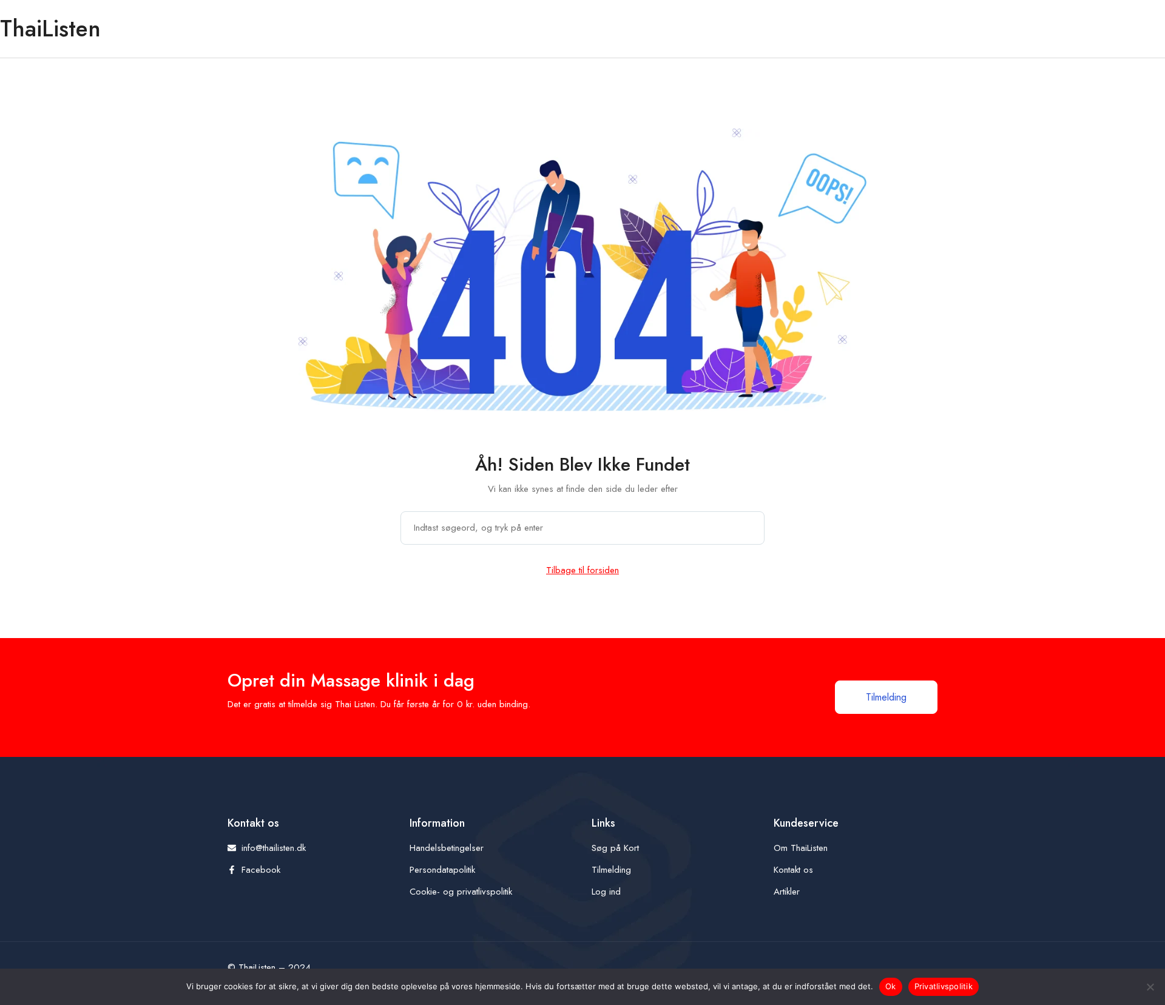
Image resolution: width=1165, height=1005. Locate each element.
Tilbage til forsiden (582, 570)
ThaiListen (50, 28)
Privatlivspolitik (943, 986)
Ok (890, 986)
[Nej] (1150, 987)
